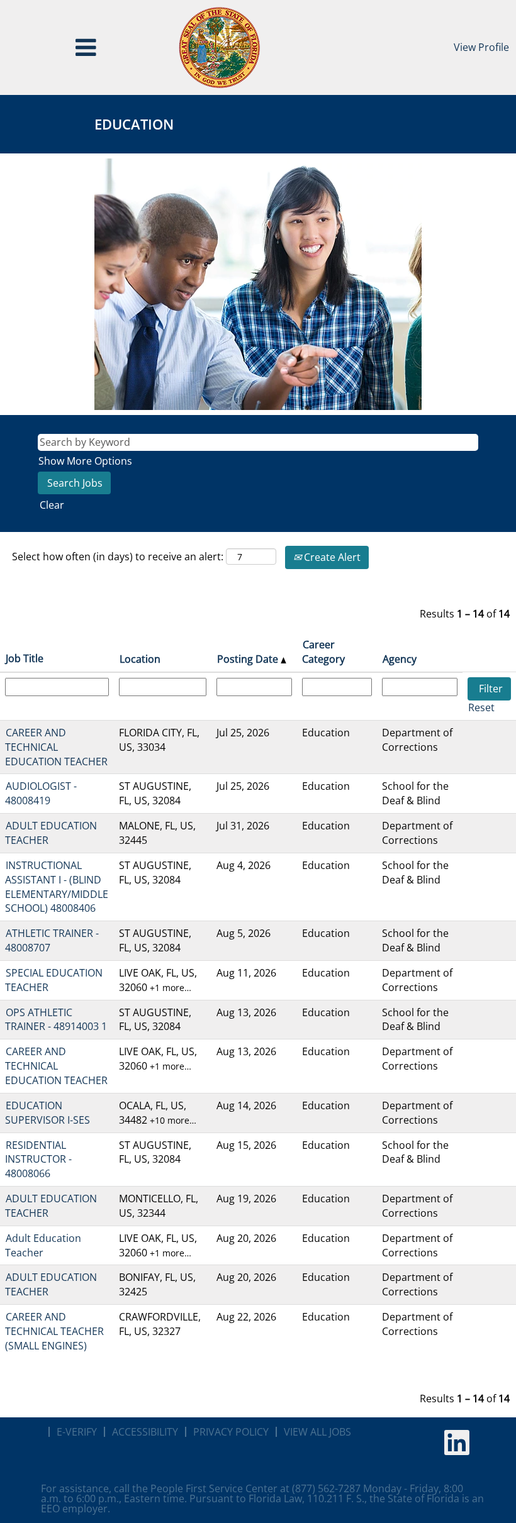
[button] (86, 47)
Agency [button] (400, 659)
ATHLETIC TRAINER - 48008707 (52, 940)
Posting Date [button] (249, 659)
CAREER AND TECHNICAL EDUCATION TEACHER (56, 747)
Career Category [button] (323, 652)
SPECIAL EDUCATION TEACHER (54, 980)
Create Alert (331, 557)
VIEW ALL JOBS (317, 1432)
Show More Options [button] (85, 461)
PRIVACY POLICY (231, 1432)
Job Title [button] (24, 658)
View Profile (481, 47)
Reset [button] (481, 707)
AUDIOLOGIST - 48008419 (41, 793)
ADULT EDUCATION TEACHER (51, 833)
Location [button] (140, 659)
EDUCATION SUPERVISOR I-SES (47, 1113)
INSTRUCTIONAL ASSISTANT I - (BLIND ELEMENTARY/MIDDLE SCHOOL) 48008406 (56, 887)
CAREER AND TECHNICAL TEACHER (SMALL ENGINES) (54, 1331)
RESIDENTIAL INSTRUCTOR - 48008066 (38, 1159)
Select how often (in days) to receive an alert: (117, 556)
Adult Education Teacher (43, 1245)
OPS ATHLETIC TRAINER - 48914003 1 (56, 1019)
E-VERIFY (77, 1432)
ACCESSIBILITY (145, 1432)
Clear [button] (52, 505)
